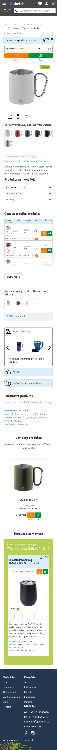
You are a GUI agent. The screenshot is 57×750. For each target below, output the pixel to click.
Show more (13, 276)
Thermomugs (13, 28)
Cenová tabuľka (13, 193)
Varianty (10, 199)
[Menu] (4, 3)
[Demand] (16, 55)
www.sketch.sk (32, 726)
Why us (15, 371)
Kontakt (7, 706)
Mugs (38, 24)
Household (15, 24)
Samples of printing (21, 331)
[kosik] (53, 3)
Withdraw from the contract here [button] (20, 740)
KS (51, 49)
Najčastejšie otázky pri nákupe (27, 383)
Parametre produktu (16, 187)
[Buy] (40, 55)
